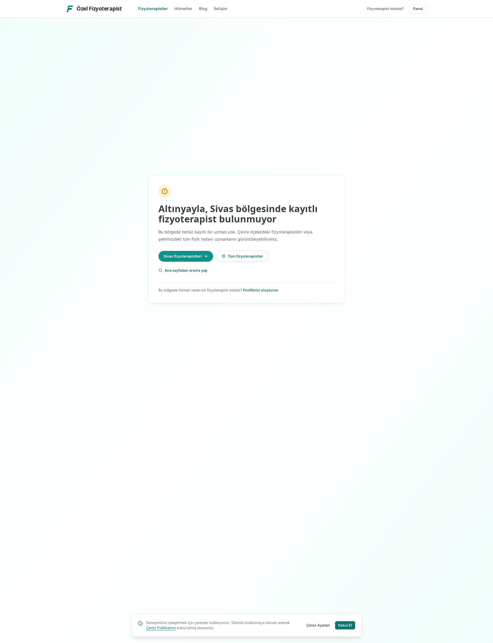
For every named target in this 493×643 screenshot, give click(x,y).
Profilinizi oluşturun (260, 290)
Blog (203, 8)
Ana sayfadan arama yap (186, 270)
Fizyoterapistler (153, 8)
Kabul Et (345, 625)
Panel (418, 8)
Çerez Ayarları (318, 625)
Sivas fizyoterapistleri (183, 256)
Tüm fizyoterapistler (245, 256)
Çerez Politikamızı (161, 628)
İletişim (220, 8)
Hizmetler (183, 8)
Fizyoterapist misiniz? (385, 8)
